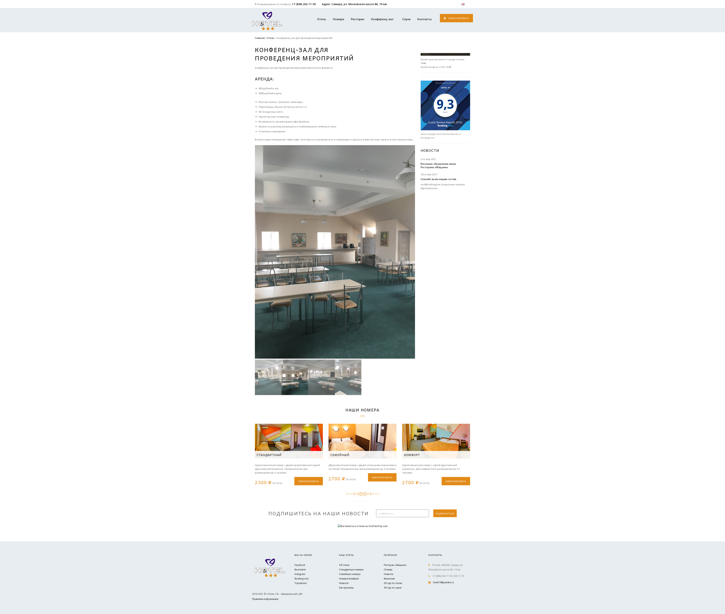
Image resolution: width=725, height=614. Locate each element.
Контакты (424, 18)
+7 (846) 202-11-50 (304, 4)
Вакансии (389, 578)
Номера (338, 18)
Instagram (300, 574)
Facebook (300, 565)
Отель (321, 18)
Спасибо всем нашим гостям (438, 179)
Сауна (406, 18)
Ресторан (357, 18)
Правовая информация (265, 599)
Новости (344, 583)
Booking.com (302, 578)
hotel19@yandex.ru (443, 582)
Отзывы (388, 569)
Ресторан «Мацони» (395, 565)
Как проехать (346, 587)
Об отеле (344, 565)
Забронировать (458, 18)
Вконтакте (300, 569)
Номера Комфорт (349, 578)
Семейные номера (349, 574)
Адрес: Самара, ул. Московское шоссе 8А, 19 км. (354, 4)
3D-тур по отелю (393, 583)
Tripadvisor (301, 583)
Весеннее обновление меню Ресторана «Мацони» (438, 165)
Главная (260, 38)
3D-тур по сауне (393, 587)
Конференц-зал (382, 18)
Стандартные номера (351, 569)
